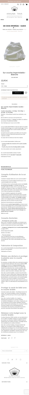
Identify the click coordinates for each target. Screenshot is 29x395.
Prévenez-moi (18, 92)
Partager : (4, 338)
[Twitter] (12, 359)
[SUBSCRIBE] (26, 351)
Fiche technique (6, 169)
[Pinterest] (15, 338)
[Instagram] (20, 359)
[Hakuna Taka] (14, 12)
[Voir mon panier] (26, 5)
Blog (2, 4)
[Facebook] (8, 359)
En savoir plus (6, 166)
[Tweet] (9, 338)
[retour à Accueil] (13, 27)
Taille (3, 83)
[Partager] (12, 338)
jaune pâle (18, 154)
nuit (22, 128)
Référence (4, 335)
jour (10, 128)
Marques (6, 4)
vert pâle (13, 154)
